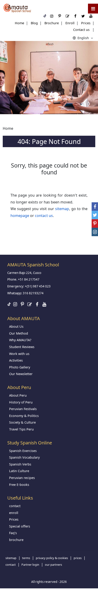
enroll (13, 513)
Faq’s (13, 533)
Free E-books (19, 484)
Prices (85, 23)
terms (26, 558)
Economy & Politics (24, 416)
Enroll (70, 23)
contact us (44, 215)
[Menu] (93, 9)
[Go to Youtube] (44, 304)
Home (19, 23)
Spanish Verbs (20, 464)
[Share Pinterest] (95, 223)
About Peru (18, 395)
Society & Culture (22, 422)
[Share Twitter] (95, 215)
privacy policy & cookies (52, 558)
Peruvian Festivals (23, 409)
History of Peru (21, 402)
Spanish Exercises (23, 451)
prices (78, 558)
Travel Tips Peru (21, 429)
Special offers (19, 526)
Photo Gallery (19, 367)
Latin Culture (19, 471)
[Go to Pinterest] (22, 304)
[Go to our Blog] (29, 304)
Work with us (19, 354)
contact (15, 506)
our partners (53, 565)
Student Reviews (21, 347)
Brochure (51, 23)
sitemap (62, 208)
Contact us (81, 29)
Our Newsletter (21, 374)
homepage (19, 215)
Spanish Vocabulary (24, 457)
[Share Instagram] (95, 232)
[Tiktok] (9, 305)
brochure (16, 540)
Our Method (18, 333)
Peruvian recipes (22, 478)
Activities (16, 360)
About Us (16, 326)
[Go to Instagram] (15, 304)
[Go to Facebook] (37, 304)
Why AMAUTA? (20, 340)
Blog (34, 23)
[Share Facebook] (95, 206)
